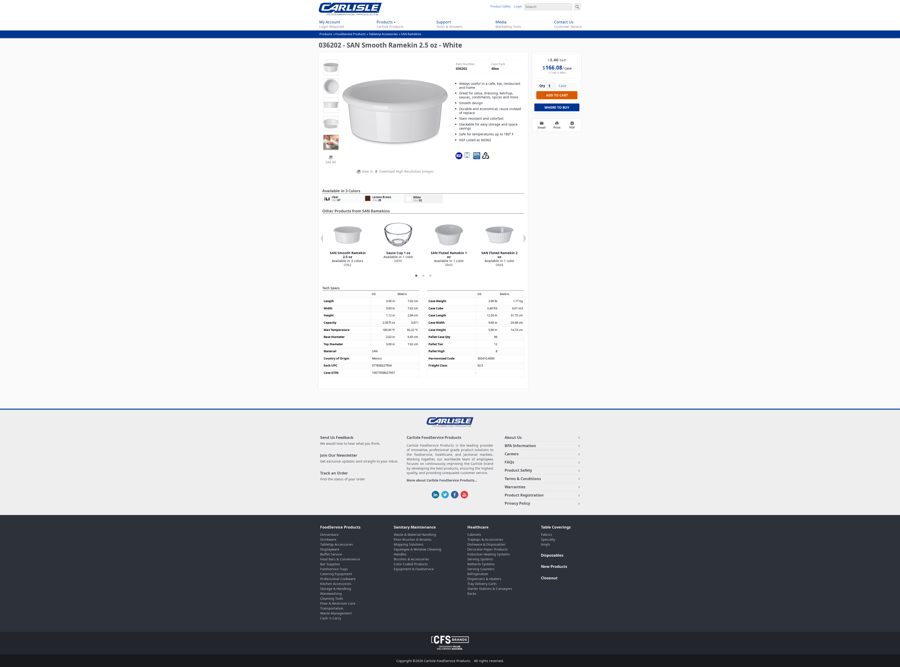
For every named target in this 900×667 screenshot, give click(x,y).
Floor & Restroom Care (337, 603)
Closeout (549, 578)
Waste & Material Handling (415, 534)
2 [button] (423, 276)
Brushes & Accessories (411, 559)
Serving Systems (480, 559)
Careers (512, 453)
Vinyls (545, 544)
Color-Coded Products (411, 564)
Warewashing (331, 593)
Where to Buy (556, 107)
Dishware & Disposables (486, 544)
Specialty (548, 539)
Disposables (552, 555)
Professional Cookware (338, 579)
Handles (400, 554)
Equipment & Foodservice (414, 569)
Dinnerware (329, 534)
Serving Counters (481, 569)
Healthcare (478, 527)
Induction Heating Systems (488, 554)
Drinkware (328, 539)
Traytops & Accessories (485, 539)
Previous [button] (321, 238)
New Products (554, 566)
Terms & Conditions (523, 478)
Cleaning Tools (331, 598)
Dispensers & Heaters (484, 579)
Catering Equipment (336, 574)
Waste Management (336, 613)
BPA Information (520, 445)
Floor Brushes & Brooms (412, 539)
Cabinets (474, 534)
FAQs (509, 462)
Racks (471, 593)
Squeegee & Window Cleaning (417, 549)
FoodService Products (350, 34)
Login (518, 6)
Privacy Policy (517, 503)
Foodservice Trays (334, 569)
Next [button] (524, 238)
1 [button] (416, 276)
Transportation (331, 608)
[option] (347, 244)
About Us (513, 437)
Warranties (515, 486)
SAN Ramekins (411, 34)
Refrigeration (477, 574)
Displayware (329, 549)
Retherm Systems (481, 564)
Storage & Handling (335, 588)
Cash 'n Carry (330, 618)
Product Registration (524, 495)
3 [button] (430, 276)
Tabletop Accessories (383, 34)
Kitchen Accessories (335, 584)
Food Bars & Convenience (340, 559)
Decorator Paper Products (487, 549)
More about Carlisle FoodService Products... (442, 480)
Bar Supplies (330, 564)
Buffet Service (331, 554)
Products (325, 34)
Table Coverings (556, 527)
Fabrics (546, 534)
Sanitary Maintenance (415, 527)
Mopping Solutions (409, 544)
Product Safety (500, 6)
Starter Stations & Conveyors (489, 588)
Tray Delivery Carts (482, 584)
